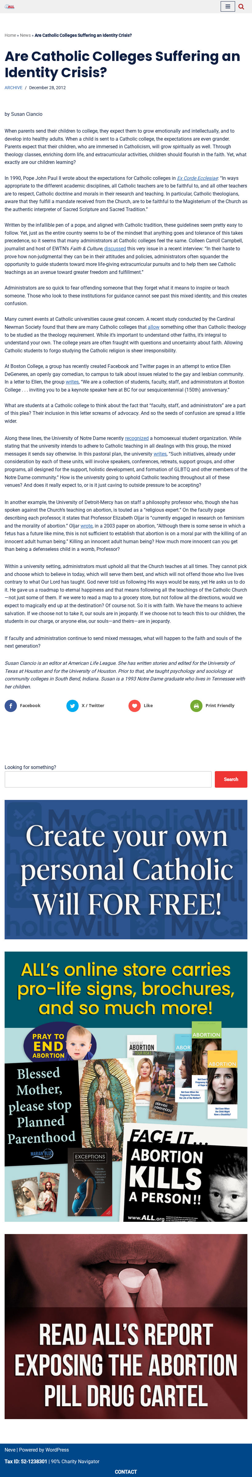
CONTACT (126, 1472)
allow (153, 327)
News (25, 35)
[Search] (241, 6)
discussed (115, 249)
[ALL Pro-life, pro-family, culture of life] (9, 6)
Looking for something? (30, 767)
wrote (87, 526)
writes (72, 382)
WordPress (57, 1450)
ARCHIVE (13, 87)
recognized (137, 438)
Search (231, 779)
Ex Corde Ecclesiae (197, 178)
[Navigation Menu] (228, 6)
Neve (10, 1450)
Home (10, 35)
